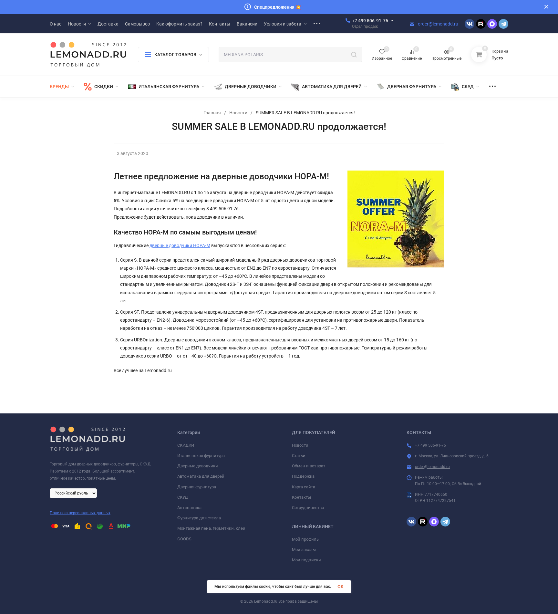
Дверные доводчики (197, 465)
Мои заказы (304, 549)
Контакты (301, 497)
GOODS (184, 538)
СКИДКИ (185, 445)
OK (340, 586)
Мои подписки (306, 559)
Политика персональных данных (80, 513)
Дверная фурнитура (196, 486)
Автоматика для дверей (200, 476)
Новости (238, 112)
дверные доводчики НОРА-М (180, 245)
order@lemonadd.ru (438, 23)
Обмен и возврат (308, 465)
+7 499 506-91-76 (370, 20)
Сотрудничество (308, 507)
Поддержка (303, 476)
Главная (212, 112)
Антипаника (189, 507)
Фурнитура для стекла (199, 517)
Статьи (298, 455)
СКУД (182, 497)
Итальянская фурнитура (201, 455)
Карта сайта (303, 486)
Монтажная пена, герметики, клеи (211, 528)
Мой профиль (305, 539)
